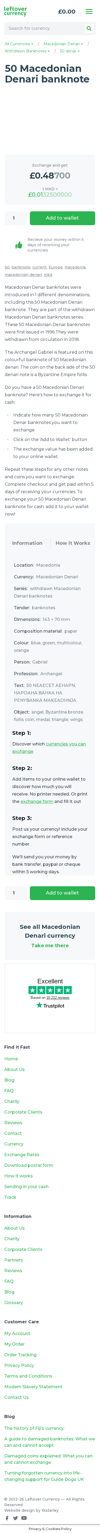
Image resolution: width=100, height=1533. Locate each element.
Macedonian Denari (62, 44)
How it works (18, 1175)
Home (11, 1058)
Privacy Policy (19, 1365)
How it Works (73, 543)
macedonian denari (23, 274)
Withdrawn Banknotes (26, 51)
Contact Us (16, 1397)
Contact (13, 1133)
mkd (48, 274)
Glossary (13, 1302)
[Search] (89, 28)
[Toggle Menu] (89, 11)
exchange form (37, 801)
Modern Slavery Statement (33, 1386)
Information (27, 543)
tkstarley (50, 1510)
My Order (14, 1344)
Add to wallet (62, 218)
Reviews (13, 1122)
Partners (13, 1260)
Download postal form (28, 1165)
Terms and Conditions (28, 1376)
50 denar (68, 51)
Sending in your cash (26, 1186)
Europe (56, 267)
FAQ (9, 1090)
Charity (11, 1101)
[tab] (27, 543)
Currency (13, 1144)
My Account (17, 1333)
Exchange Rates (21, 1154)
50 (7, 267)
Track (10, 1197)
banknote (20, 267)
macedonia (75, 267)
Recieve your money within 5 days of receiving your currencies (55, 245)
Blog (9, 1080)
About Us (14, 1069)
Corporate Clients (23, 1112)
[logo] (21, 11)
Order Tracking (20, 1354)
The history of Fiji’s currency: (35, 1428)
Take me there (50, 946)
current (39, 267)
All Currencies (18, 44)
